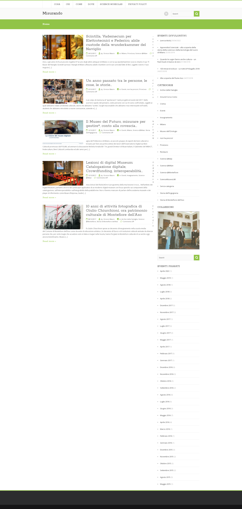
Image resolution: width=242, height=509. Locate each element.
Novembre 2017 (166, 312)
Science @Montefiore (169, 172)
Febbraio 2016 (166, 436)
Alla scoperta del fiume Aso (171, 78)
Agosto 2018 (165, 285)
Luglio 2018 (164, 291)
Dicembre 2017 (166, 305)
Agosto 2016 (165, 394)
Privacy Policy (137, 4)
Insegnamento (132, 175)
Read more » (49, 71)
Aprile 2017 (164, 346)
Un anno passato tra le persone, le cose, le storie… (116, 82)
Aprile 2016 (164, 422)
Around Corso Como (168, 97)
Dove (91, 4)
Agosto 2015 (165, 477)
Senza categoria (167, 186)
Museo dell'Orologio (168, 131)
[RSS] (166, 14)
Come (79, 4)
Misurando (52, 13)
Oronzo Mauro (109, 53)
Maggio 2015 (165, 484)
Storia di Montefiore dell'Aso (107, 221)
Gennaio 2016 (166, 443)
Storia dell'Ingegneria (169, 193)
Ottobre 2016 (165, 381)
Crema (163, 104)
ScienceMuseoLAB (168, 179)
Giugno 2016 (165, 408)
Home (47, 4)
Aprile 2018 (164, 298)
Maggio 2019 (165, 278)
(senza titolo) (165, 40)
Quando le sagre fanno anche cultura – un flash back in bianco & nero (176, 60)
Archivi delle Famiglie (130, 219)
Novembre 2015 (166, 456)
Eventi (124, 89)
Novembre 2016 (166, 374)
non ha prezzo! (132, 89)
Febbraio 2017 (166, 353)
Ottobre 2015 (165, 463)
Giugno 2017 (165, 333)
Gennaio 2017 (166, 360)
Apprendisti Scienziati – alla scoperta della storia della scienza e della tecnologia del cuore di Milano (177, 50)
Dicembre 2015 (166, 449)
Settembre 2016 (166, 388)
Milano (124, 53)
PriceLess (131, 53)
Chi (68, 4)
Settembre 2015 (166, 470)
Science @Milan (141, 53)
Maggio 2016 (165, 415)
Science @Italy (166, 158)
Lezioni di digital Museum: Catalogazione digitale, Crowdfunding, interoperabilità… (114, 166)
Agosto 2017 (165, 319)
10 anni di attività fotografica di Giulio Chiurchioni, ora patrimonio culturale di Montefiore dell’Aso (116, 210)
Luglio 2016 (164, 401)
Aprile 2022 (164, 271)
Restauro (164, 152)
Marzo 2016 (165, 429)
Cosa (57, 4)
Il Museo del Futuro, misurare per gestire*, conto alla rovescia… (116, 123)
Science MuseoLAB (111, 4)
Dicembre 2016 (166, 367)
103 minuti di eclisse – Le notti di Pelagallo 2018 (179, 68)
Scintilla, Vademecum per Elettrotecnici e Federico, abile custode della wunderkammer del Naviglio (116, 42)
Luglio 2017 (164, 326)
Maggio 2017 (165, 339)
